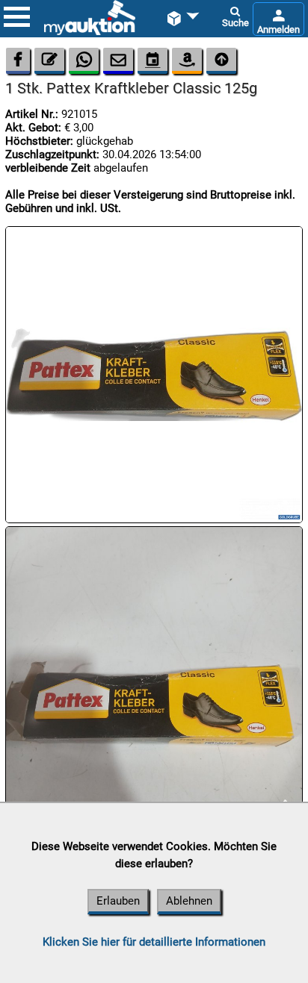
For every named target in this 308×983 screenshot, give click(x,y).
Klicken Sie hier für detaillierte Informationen (154, 942)
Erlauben (118, 901)
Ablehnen (189, 901)
